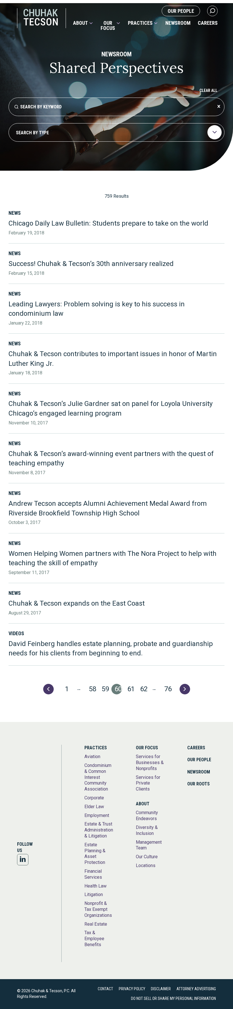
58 (92, 689)
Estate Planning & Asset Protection (94, 853)
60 (118, 689)
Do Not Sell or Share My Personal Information (173, 998)
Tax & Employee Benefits (94, 938)
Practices (140, 23)
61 (131, 689)
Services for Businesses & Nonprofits (150, 762)
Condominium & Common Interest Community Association (97, 777)
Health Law (95, 886)
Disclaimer (161, 989)
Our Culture (147, 856)
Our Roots (198, 784)
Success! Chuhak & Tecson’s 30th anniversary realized (91, 264)
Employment (96, 815)
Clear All (208, 90)
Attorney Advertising (196, 989)
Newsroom (178, 23)
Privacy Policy (132, 989)
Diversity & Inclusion (147, 830)
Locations (145, 865)
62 (143, 689)
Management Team (149, 845)
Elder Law (94, 806)
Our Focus (108, 25)
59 (105, 689)
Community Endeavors (147, 815)
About (80, 23)
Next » (185, 689)
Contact (105, 989)
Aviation (92, 756)
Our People (181, 11)
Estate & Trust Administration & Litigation (98, 830)
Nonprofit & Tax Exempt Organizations (98, 909)
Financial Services (93, 874)
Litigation (93, 894)
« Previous (48, 689)
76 (168, 689)
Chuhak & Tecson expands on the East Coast (77, 603)
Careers (208, 23)
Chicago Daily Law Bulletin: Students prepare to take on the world (108, 223)
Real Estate (95, 924)
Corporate (94, 797)
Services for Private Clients (148, 783)
